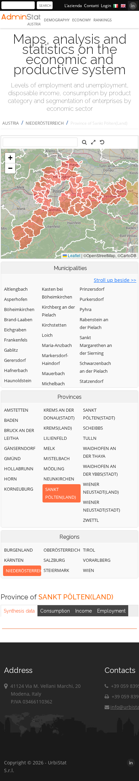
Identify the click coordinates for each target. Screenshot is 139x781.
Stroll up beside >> (115, 280)
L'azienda (73, 5)
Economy (81, 19)
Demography (57, 19)
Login (106, 5)
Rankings (102, 19)
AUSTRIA (10, 123)
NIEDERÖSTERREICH (45, 123)
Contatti (91, 5)
